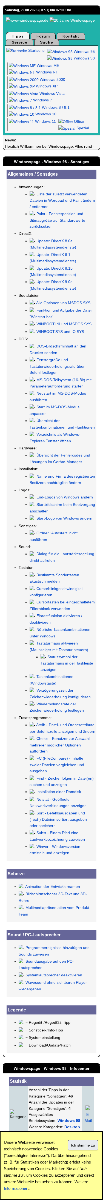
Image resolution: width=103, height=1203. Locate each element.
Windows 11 (45, 121)
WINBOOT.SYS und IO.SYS (60, 331)
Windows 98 (84, 58)
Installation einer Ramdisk (58, 791)
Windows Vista (51, 93)
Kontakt (70, 36)
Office (78, 121)
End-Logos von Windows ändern (64, 497)
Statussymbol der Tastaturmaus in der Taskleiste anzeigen (67, 663)
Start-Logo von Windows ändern (64, 518)
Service (19, 42)
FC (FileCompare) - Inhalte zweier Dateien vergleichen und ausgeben (57, 764)
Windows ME (47, 65)
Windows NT (46, 72)
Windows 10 (45, 114)
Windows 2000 (52, 79)
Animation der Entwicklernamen (52, 886)
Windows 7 (42, 100)
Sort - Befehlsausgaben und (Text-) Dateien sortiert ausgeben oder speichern (58, 819)
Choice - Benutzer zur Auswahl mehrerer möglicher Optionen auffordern (60, 744)
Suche (46, 42)
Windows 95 (84, 51)
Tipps (18, 36)
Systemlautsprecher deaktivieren (53, 975)
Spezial (82, 128)
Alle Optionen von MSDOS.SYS (63, 303)
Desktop (72, 1127)
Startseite (36, 50)
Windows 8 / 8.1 (55, 107)
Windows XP (46, 86)
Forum (43, 36)
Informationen (16, 1188)
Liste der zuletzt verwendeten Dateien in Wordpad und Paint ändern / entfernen (62, 200)
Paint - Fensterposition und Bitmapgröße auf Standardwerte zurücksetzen (57, 220)
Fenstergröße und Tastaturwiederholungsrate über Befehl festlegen (57, 366)
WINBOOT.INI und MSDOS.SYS (63, 324)
